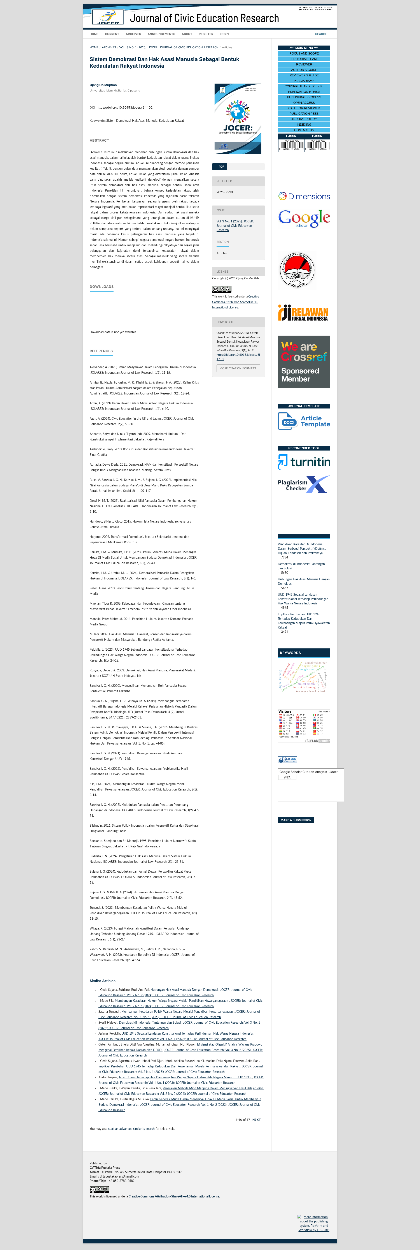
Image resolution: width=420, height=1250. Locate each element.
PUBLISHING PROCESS (304, 97)
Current (112, 34)
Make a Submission (296, 820)
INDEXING (304, 124)
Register (206, 34)
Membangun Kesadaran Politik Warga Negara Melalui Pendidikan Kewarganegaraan (177, 1011)
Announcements (161, 34)
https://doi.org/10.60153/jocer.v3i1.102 (124, 107)
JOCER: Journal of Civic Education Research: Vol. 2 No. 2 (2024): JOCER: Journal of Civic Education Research (172, 1093)
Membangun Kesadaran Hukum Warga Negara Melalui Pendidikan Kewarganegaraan (172, 1000)
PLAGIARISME (304, 81)
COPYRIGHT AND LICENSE (304, 86)
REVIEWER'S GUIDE (304, 75)
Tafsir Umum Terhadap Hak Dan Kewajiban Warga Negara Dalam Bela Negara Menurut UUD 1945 (185, 1077)
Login (224, 34)
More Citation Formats (238, 368)
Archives (133, 34)
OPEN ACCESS (304, 102)
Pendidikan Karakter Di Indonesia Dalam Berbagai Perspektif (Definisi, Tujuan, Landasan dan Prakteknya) (302, 549)
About (187, 34)
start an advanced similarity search (131, 1128)
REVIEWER (304, 64)
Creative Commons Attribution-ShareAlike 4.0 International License (235, 302)
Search (321, 34)
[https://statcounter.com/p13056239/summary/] (287, 762)
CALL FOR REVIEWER (304, 108)
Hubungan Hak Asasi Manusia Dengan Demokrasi (184, 989)
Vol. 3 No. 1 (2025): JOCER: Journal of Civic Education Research (169, 47)
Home (94, 34)
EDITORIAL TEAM (304, 59)
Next (256, 1119)
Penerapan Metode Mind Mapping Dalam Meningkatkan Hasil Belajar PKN (213, 1088)
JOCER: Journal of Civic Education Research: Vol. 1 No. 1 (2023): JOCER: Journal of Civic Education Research (172, 1039)
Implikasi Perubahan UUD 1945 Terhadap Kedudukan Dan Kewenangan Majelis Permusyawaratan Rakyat (169, 1066)
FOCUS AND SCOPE (304, 53)
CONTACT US (304, 130)
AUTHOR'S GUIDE (304, 70)
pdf (221, 166)
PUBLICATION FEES (304, 113)
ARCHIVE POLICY (304, 119)
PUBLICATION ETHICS (304, 91)
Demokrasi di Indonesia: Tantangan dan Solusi (150, 1022)
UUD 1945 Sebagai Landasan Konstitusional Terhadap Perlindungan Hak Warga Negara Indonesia (188, 1033)
